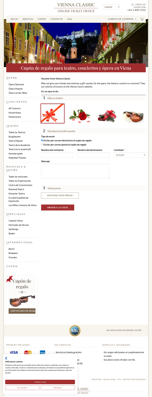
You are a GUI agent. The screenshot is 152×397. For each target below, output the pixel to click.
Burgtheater (15, 136)
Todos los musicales (18, 176)
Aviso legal (109, 379)
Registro (97, 379)
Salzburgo (13, 229)
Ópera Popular (16, 88)
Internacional (19, 242)
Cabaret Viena (16, 220)
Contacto (56, 19)
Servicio (28, 19)
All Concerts (15, 108)
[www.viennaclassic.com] (76, 7)
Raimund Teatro (16, 189)
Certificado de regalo (23, 311)
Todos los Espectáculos (20, 180)
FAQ (69, 19)
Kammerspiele (16, 153)
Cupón (42, 19)
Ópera (11, 77)
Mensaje (45, 161)
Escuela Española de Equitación (18, 199)
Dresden (13, 257)
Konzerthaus (15, 112)
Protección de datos (134, 379)
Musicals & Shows (16, 168)
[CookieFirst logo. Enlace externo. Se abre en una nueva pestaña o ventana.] (6, 358)
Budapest (13, 253)
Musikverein (15, 116)
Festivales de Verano (19, 225)
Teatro (12, 125)
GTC (119, 379)
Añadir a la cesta (57, 207)
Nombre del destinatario (89, 150)
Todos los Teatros (17, 132)
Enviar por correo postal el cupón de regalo (64, 144)
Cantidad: (119, 150)
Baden (12, 233)
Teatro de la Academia (19, 145)
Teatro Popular (16, 140)
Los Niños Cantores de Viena (23, 205)
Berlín (12, 249)
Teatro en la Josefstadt (20, 149)
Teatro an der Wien (18, 92)
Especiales (15, 214)
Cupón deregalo (22, 283)
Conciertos (16, 101)
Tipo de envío (48, 136)
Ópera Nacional (16, 84)
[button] (15, 43)
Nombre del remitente (52, 150)
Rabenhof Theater (17, 157)
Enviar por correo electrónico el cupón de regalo (67, 140)
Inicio (14, 19)
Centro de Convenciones (20, 185)
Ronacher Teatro (17, 193)
